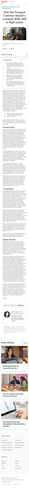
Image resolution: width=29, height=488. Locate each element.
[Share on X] (9, 48)
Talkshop (12, 2)
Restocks (10, 106)
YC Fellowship (13, 197)
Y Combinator (17, 196)
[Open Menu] (26, 2)
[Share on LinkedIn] (11, 48)
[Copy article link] (13, 48)
